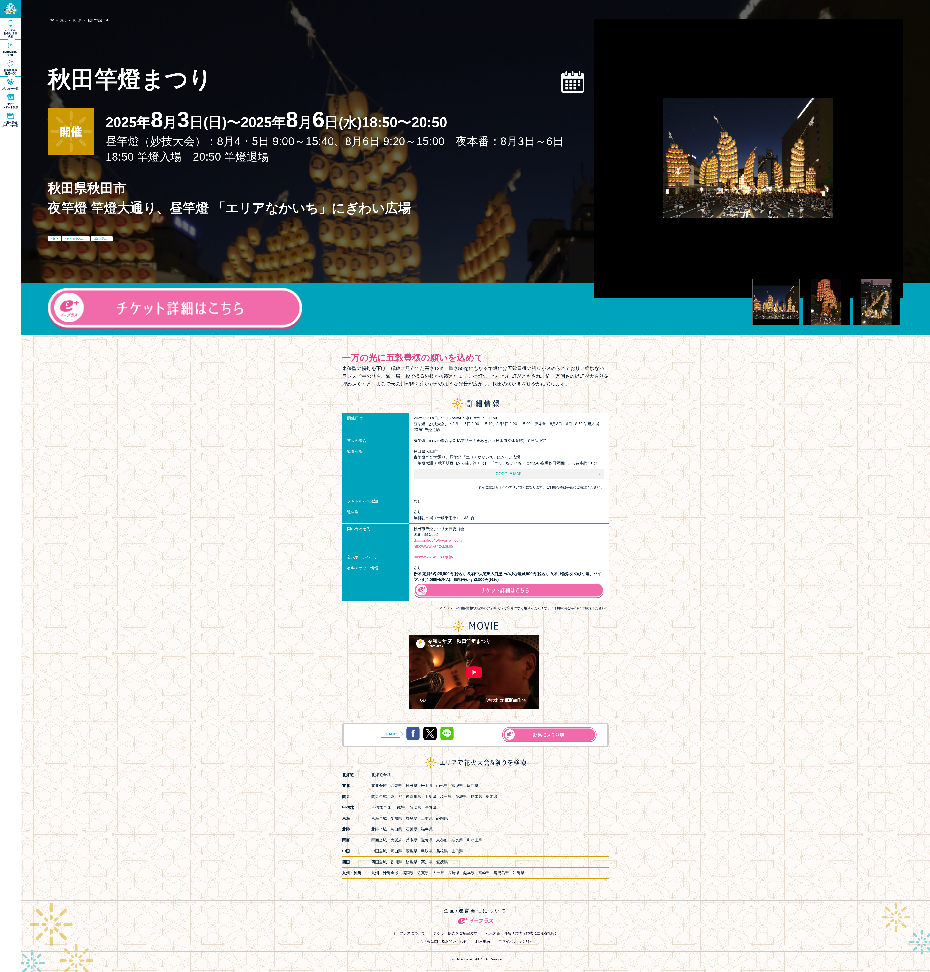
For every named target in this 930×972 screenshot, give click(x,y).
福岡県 (408, 873)
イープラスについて (408, 933)
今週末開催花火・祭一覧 (10, 124)
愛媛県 (442, 862)
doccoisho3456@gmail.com (438, 540)
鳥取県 (427, 851)
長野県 (430, 807)
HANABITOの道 (10, 53)
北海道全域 (381, 775)
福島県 (472, 786)
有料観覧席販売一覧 (10, 72)
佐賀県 (423, 873)
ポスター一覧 (10, 88)
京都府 (442, 840)
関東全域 (379, 797)
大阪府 (396, 840)
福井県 (427, 829)
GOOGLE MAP (509, 474)
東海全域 (379, 818)
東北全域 (379, 786)
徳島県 (411, 862)
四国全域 (379, 862)
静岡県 (442, 818)
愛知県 (396, 818)
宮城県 (457, 786)
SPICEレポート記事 (10, 106)
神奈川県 (413, 797)
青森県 (396, 786)
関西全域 (379, 840)
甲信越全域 (381, 807)
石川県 (411, 829)
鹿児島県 (501, 873)
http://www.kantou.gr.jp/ (433, 546)
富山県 (396, 829)
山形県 (442, 786)
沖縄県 (518, 873)
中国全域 (379, 851)
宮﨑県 (484, 873)
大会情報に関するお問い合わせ (441, 941)
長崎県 (453, 873)
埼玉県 (446, 797)
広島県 (411, 851)
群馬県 (476, 797)
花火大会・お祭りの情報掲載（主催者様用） (522, 933)
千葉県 (430, 797)
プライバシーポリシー (516, 941)
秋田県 (411, 786)
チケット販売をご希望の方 (455, 933)
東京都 (396, 797)
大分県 (438, 873)
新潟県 (415, 807)
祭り (55, 238)
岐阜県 (411, 818)
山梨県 (400, 807)
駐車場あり (102, 238)
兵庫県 (411, 840)
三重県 (427, 818)
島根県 (442, 851)
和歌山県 (474, 840)
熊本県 (469, 873)
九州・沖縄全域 (384, 873)
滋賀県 (427, 840)
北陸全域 (379, 829)
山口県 (457, 851)
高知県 (427, 862)
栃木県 (491, 797)
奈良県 (457, 840)
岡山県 (396, 851)
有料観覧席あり (77, 238)
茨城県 (461, 797)
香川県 (396, 862)
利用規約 (482, 941)
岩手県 (427, 786)
